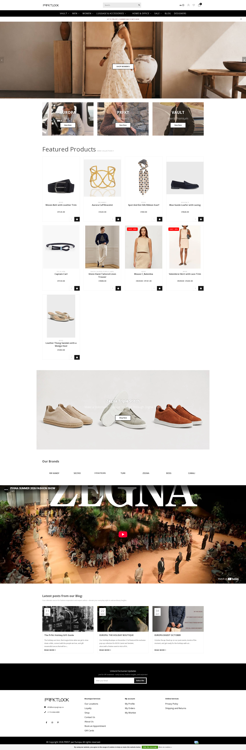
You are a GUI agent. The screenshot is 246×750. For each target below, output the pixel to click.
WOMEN (87, 13)
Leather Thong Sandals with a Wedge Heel (61, 344)
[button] (2, 60)
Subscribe (140, 680)
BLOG (168, 13)
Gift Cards (89, 730)
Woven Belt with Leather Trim (61, 205)
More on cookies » (165, 747)
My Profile (130, 703)
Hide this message (150, 747)
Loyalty (88, 708)
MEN (74, 13)
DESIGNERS (180, 13)
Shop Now (123, 418)
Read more (49, 650)
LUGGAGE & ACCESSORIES (110, 13)
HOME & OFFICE (140, 13)
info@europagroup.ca (55, 707)
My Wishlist (130, 712)
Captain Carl (61, 274)
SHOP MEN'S (123, 66)
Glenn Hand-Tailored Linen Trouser (102, 275)
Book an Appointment (95, 726)
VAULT (63, 13)
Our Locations (91, 703)
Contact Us (90, 717)
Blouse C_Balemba (143, 274)
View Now (67, 125)
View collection (105, 151)
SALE (157, 13)
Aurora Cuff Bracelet (102, 205)
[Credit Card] (196, 742)
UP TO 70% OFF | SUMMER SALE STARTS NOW (123, 19)
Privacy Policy (171, 703)
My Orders (130, 708)
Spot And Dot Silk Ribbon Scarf (143, 205)
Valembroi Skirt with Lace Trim (185, 274)
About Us (89, 721)
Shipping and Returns (175, 708)
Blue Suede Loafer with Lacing (185, 205)
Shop (87, 712)
